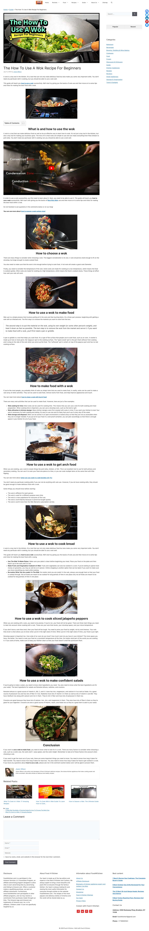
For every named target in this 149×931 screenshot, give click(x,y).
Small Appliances (112, 77)
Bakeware (109, 44)
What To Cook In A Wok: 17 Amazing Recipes (18, 812)
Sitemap (105, 2)
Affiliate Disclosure (82, 881)
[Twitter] (147, 14)
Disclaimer (79, 892)
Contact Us (80, 889)
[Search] (134, 14)
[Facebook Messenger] (147, 25)
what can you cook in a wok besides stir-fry (36, 478)
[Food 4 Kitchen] (39, 2)
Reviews (54, 2)
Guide (84, 2)
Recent (133, 27)
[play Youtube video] (51, 168)
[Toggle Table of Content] (22, 123)
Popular (115, 27)
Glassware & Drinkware (114, 62)
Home (47, 2)
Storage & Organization (114, 79)
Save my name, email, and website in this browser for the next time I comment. (32, 857)
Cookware (109, 53)
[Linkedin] (147, 18)
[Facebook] (147, 11)
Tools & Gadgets (112, 82)
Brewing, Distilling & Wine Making (117, 50)
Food (64, 2)
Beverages (110, 47)
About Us (94, 2)
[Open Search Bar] (111, 2)
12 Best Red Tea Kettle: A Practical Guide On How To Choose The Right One (27, 810)
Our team (79, 898)
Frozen (108, 59)
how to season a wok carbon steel (33, 211)
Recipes (74, 2)
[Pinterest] (147, 21)
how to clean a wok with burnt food (34, 397)
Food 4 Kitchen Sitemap (84, 895)
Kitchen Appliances (113, 68)
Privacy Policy (81, 901)
